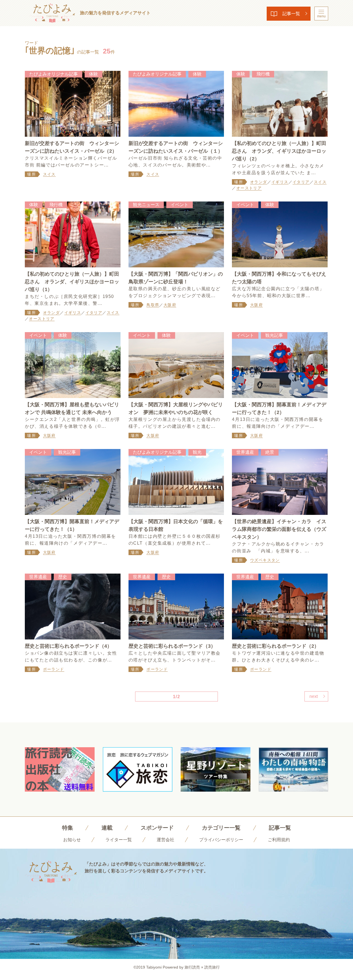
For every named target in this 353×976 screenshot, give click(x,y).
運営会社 (165, 839)
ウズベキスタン (265, 560)
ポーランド (53, 669)
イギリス (279, 182)
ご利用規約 (279, 839)
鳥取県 (152, 305)
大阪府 (170, 305)
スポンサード (157, 828)
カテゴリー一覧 (221, 828)
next (313, 696)
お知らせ (72, 839)
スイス (49, 174)
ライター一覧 (118, 839)
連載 (107, 828)
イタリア (301, 182)
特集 (67, 828)
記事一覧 (291, 13)
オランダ (258, 182)
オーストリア (249, 188)
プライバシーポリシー (221, 839)
